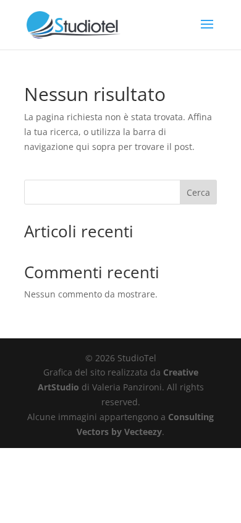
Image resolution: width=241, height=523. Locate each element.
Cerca (198, 192)
